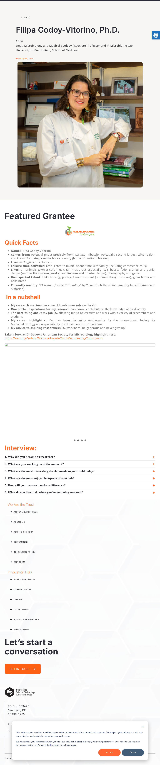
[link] (156, 35)
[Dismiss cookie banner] (143, 727)
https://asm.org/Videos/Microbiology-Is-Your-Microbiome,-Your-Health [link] (53, 338)
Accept (109, 752)
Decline (133, 752)
